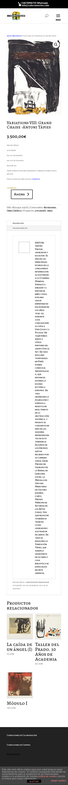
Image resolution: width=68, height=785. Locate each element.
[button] (56, 44)
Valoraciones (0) (20, 228)
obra (50, 210)
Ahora (19, 194)
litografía (40, 210)
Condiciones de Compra (18, 745)
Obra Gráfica (17, 36)
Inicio (9, 36)
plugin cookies (58, 780)
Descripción (18, 223)
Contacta (36, 179)
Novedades (50, 207)
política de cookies (47, 776)
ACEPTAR (34, 781)
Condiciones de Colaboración (22, 735)
